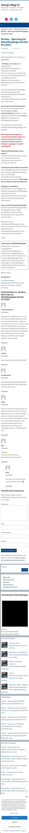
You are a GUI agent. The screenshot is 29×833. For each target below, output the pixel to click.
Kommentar (5, 504)
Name (3, 524)
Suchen (4, 567)
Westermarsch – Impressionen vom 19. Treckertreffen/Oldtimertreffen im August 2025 (14, 758)
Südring (18, 285)
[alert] (14, 616)
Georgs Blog (5, 59)
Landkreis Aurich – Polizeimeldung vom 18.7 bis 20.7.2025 (18, 645)
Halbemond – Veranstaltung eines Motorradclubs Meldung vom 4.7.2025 (18, 655)
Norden (12, 285)
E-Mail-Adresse (6, 532)
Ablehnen (14, 822)
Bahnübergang (9, 280)
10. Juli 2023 (4, 312)
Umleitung (4, 288)
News (10, 29)
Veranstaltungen (8, 584)
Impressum (23, 830)
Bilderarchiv (6, 577)
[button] (26, 796)
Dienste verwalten (14, 813)
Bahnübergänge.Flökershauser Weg (12, 283)
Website (3, 541)
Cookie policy (6, 830)
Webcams (6, 582)
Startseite (4, 29)
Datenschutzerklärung (15, 830)
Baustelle (4, 285)
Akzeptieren (14, 817)
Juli (9, 285)
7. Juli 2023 (4, 448)
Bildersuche (7, 579)
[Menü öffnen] (1, 25)
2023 (2, 280)
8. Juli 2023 (4, 356)
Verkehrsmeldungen (20, 29)
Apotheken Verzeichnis (10, 587)
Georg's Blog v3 (10, 5)
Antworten (4, 342)
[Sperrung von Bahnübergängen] (14, 255)
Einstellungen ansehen (14, 826)
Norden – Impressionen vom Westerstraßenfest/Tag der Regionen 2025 (13, 749)
